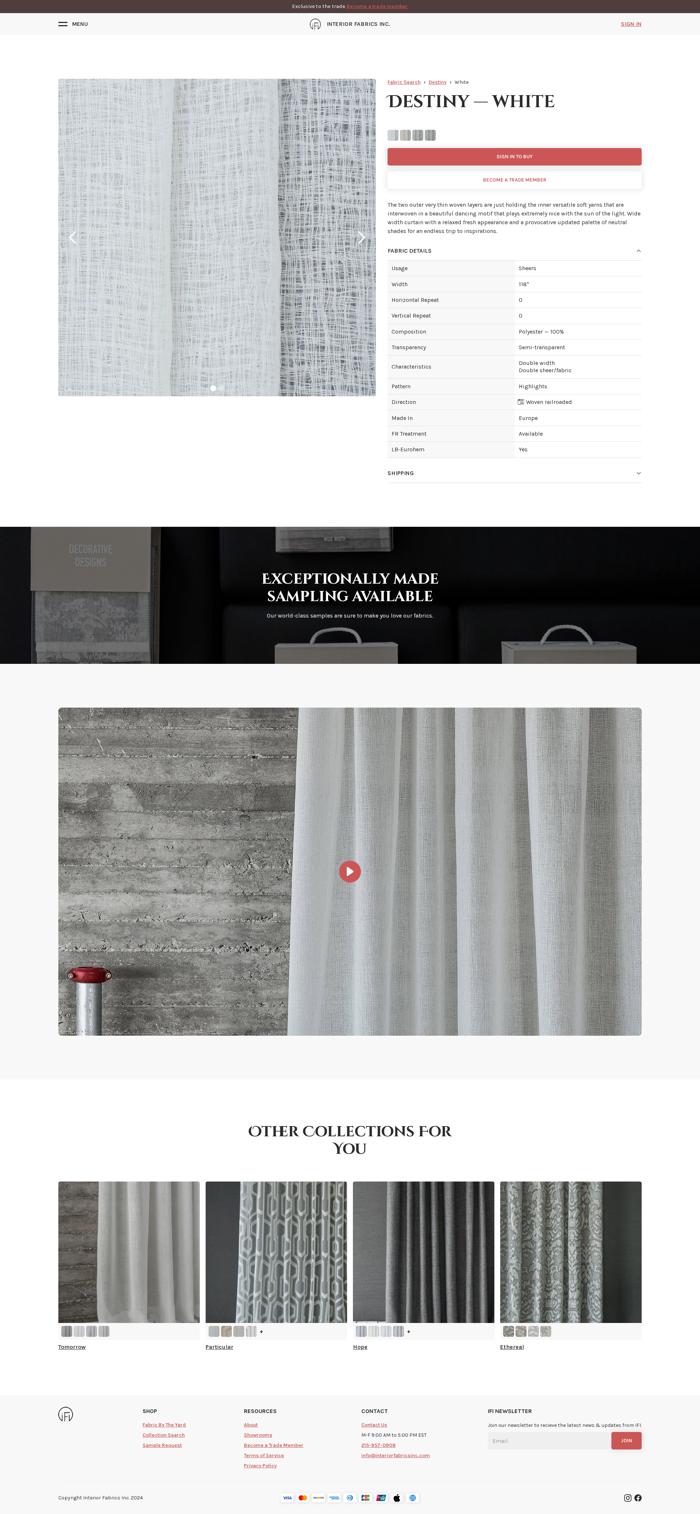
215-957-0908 (378, 1445)
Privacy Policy (260, 1466)
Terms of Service (264, 1455)
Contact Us (374, 1425)
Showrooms (258, 1435)
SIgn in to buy (515, 156)
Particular (219, 1346)
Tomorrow (72, 1346)
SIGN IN (631, 23)
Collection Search (164, 1435)
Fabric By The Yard (164, 1425)
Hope (360, 1346)
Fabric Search (404, 82)
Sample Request (162, 1445)
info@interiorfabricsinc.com (395, 1455)
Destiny (438, 82)
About (251, 1425)
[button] (73, 24)
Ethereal (512, 1346)
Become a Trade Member (273, 1445)
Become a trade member (377, 6)
